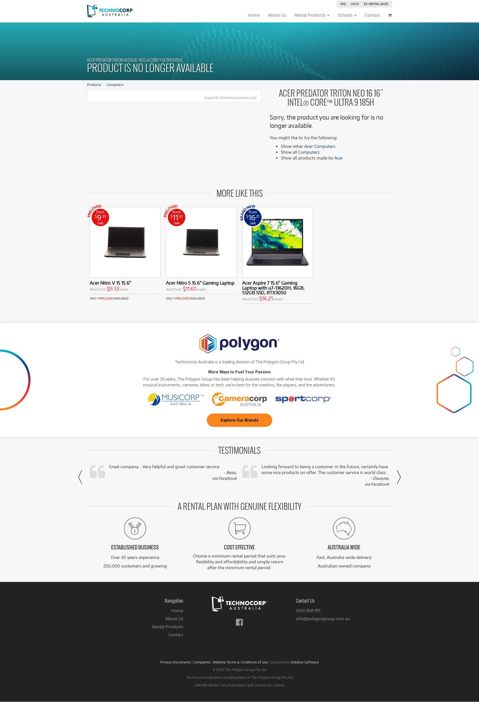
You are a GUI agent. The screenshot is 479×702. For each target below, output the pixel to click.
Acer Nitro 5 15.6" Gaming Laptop (200, 283)
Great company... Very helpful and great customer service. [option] (173, 472)
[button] (80, 477)
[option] (125, 253)
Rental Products (167, 626)
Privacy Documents (175, 662)
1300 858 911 (308, 610)
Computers (115, 84)
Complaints (201, 662)
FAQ (343, 4)
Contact (175, 634)
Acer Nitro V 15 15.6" (110, 283)
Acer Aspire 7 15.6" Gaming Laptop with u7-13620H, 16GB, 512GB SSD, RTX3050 (273, 288)
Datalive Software (305, 662)
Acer (338, 158)
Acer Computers (319, 146)
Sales (376, 4)
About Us (174, 618)
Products (94, 84)
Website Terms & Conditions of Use (240, 662)
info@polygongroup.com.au (323, 618)
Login (355, 4)
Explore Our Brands (239, 420)
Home (177, 610)
